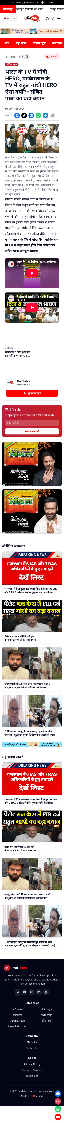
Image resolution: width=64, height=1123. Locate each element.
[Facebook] (58, 1093)
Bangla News (17, 1020)
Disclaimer (32, 1075)
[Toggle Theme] (47, 18)
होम (7, 43)
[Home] (32, 18)
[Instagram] (58, 1101)
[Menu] (58, 18)
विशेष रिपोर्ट (46, 1015)
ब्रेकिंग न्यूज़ (39, 43)
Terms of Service (32, 1070)
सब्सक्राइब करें (32, 431)
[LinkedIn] (31, 115)
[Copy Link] (52, 115)
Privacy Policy (32, 1064)
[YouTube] (58, 1117)
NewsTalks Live (17, 1026)
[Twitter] (24, 115)
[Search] (52, 18)
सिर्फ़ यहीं (46, 1020)
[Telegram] (45, 115)
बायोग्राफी (17, 1015)
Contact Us (32, 1048)
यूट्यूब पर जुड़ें (34, 393)
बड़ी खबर (21, 43)
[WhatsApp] (58, 1109)
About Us (32, 1042)
